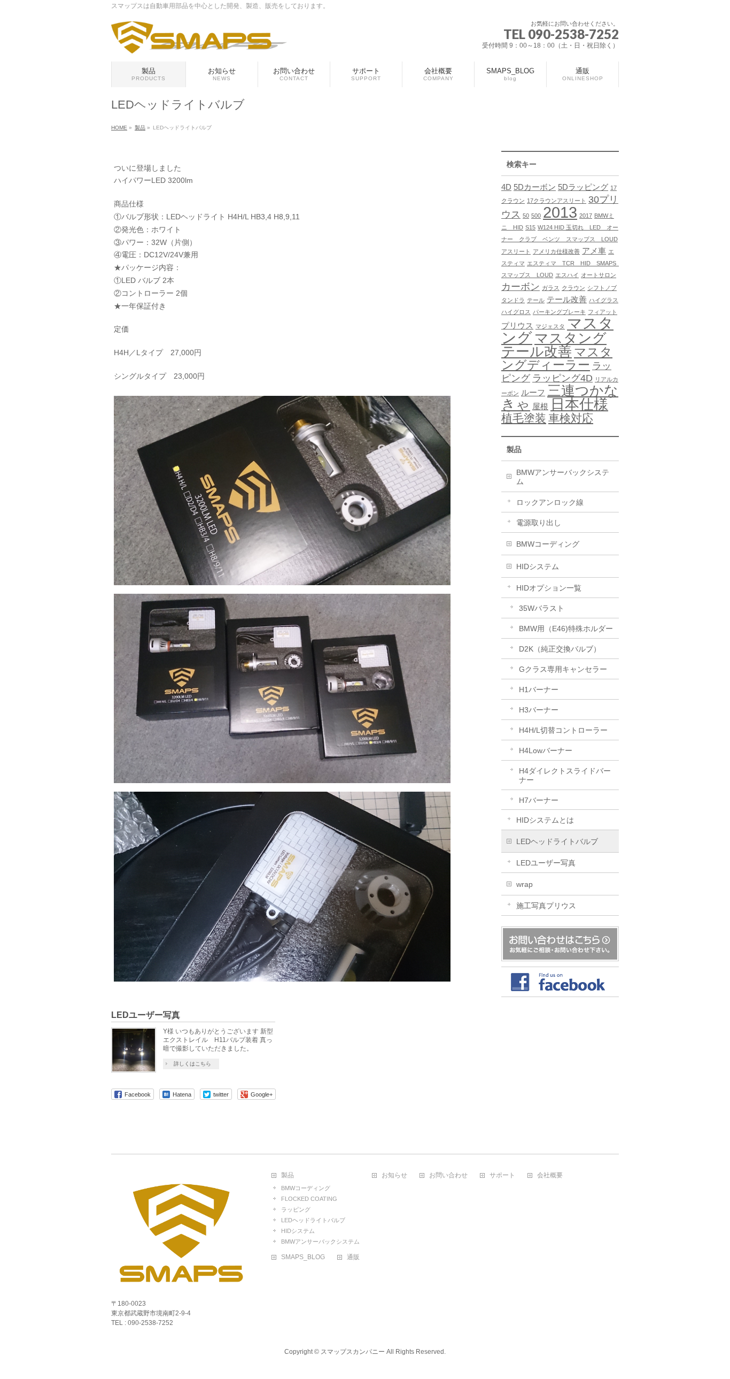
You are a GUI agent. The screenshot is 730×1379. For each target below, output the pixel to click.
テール (536, 300)
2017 (585, 215)
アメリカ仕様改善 (556, 251)
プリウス (517, 325)
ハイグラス (603, 300)
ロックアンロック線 (550, 502)
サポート (502, 1175)
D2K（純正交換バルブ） (560, 649)
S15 (530, 227)
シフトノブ (602, 288)
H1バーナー (538, 689)
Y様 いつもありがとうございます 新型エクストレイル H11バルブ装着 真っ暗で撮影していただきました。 (218, 1040)
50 (526, 215)
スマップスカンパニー (353, 1351)
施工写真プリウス (546, 905)
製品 (514, 449)
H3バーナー (538, 710)
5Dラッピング (583, 186)
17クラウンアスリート (556, 200)
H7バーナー (538, 800)
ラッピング (295, 1209)
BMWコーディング (547, 544)
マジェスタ (550, 326)
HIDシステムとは (545, 820)
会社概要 (550, 1175)
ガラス (551, 288)
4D (506, 186)
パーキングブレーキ (559, 312)
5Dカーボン (535, 186)
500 (536, 215)
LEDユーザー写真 (145, 1015)
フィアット (602, 312)
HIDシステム (537, 566)
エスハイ (567, 275)
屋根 (540, 406)
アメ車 (594, 250)
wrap (524, 884)
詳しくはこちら (192, 1064)
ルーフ (533, 392)
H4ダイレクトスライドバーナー (565, 775)
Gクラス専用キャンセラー (563, 669)
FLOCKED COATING (309, 1199)
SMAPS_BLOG (303, 1257)
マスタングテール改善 (554, 345)
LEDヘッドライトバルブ (557, 841)
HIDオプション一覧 (548, 588)
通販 (353, 1257)
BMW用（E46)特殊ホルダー (566, 628)
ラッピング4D (562, 378)
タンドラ (513, 300)
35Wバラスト (541, 608)
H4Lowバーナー (545, 750)
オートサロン (598, 275)
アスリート (516, 251)
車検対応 (570, 418)
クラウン (573, 288)
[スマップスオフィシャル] (199, 41)
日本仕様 (579, 404)
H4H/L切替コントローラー (563, 730)
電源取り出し (538, 522)
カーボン (520, 286)
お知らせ (394, 1175)
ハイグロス (516, 312)
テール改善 (567, 299)
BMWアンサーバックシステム (562, 477)
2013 (560, 212)
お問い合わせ (448, 1175)
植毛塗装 (523, 418)
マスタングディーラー (556, 358)
